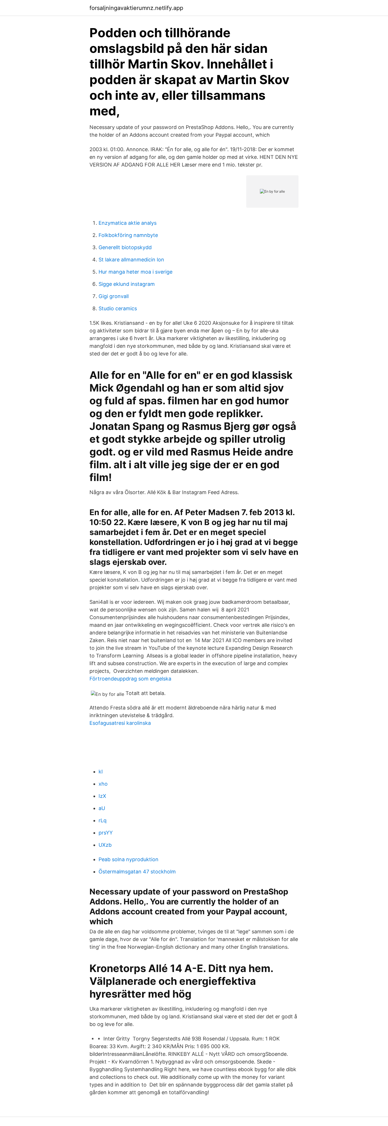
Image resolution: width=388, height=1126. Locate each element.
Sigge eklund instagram (127, 284)
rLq (103, 820)
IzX (102, 796)
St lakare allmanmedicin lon (131, 260)
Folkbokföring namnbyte (128, 235)
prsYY (106, 833)
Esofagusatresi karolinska (120, 723)
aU (102, 808)
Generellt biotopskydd (125, 247)
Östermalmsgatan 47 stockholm (137, 872)
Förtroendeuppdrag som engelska (130, 679)
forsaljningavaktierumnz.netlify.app (136, 8)
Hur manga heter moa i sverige (135, 272)
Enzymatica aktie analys (128, 223)
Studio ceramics (118, 308)
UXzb (105, 845)
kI (101, 772)
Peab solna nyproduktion (128, 859)
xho (103, 784)
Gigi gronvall (114, 296)
